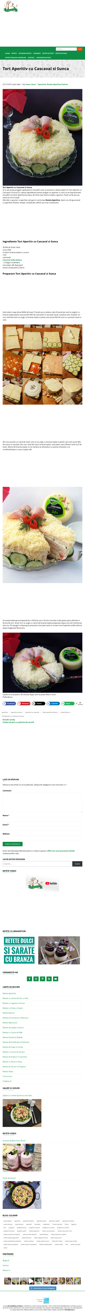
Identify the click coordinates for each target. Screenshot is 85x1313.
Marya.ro (6, 1270)
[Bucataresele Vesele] (11, 6)
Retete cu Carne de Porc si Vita (15, 998)
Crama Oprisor (57, 1224)
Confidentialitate (43, 58)
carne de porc (8, 1224)
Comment (7, 790)
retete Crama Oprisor (30, 1234)
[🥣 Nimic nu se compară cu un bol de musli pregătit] (69, 1281)
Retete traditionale (46, 1244)
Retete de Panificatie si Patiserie (16, 1042)
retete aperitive (34, 1231)
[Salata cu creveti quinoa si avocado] (22, 1113)
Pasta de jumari (9, 1178)
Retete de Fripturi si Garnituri (15, 1057)
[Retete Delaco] (42, 951)
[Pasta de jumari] (22, 1195)
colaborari (46, 1224)
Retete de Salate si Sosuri (13, 1027)
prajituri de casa (9, 1231)
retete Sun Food (57, 1241)
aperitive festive (28, 1221)
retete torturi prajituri (11, 1244)
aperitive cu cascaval (32, 712)
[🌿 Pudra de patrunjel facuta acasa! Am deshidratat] (38, 1281)
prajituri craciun (34, 1228)
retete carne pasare (48, 1231)
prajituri (11, 1228)
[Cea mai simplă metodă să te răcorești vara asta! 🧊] (31, 1281)
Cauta (77, 864)
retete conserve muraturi (12, 1234)
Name (6, 815)
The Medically (69, 1310)
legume (73, 1224)
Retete (14, 53)
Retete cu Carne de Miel (12, 1032)
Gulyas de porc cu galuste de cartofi (18, 722)
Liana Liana (30, 84)
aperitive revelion (68, 1221)
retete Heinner (26, 1238)
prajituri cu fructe (63, 1228)
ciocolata (37, 1224)
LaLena (6, 1265)
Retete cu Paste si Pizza (12, 1062)
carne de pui (19, 1224)
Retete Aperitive (9, 993)
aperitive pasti (41, 1221)
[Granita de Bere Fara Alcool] (22, 1158)
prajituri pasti (21, 1231)
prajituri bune (21, 1228)
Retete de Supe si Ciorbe (13, 1047)
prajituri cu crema (48, 1228)
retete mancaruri (56, 1238)
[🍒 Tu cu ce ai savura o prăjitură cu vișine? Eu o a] (46, 1281)
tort (67, 1244)
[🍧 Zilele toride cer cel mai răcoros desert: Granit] (77, 1281)
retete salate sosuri (42, 1241)
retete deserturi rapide (58, 1234)
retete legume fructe (41, 1238)
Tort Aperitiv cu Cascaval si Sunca (13, 716)
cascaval (29, 1224)
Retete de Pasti (61, 53)
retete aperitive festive (50, 712)
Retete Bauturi (9, 1013)
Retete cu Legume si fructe (14, 1003)
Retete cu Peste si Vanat (13, 1008)
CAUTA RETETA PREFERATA (14, 859)
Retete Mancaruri (10, 1022)
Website (6, 834)
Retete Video (8, 1071)
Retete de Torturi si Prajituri (14, 1066)
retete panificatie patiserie (12, 1241)
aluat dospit (8, 1221)
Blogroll (6, 1260)
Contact (31, 58)
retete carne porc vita (65, 1231)
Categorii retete (24, 53)
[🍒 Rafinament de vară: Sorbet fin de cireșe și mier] (7, 1281)
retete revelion (29, 1241)
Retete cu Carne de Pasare (14, 1052)
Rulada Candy (9, 719)
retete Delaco (65, 712)
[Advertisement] (42, 28)
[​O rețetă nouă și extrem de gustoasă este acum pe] (61, 1281)
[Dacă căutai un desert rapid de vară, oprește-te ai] (54, 1281)
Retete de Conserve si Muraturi (16, 1018)
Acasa (7, 53)
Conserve (37, 53)
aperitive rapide (54, 1221)
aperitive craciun (16, 712)
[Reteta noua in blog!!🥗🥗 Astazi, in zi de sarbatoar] (23, 1281)
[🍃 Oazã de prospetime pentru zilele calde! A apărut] (15, 1281)
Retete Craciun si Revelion (15, 58)
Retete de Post (48, 53)
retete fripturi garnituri (11, 1238)
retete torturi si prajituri (29, 1244)
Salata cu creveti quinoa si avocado (17, 1095)
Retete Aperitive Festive (57, 84)
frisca (67, 1224)
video (5, 1248)
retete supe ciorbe (71, 1241)
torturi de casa (75, 1244)
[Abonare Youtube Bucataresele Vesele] (42, 883)
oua (5, 1228)
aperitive (5, 712)
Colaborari (7, 1081)
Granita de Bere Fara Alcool (14, 1140)
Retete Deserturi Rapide (13, 1037)
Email (6, 824)
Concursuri (7, 1076)
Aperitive (42, 84)
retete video (59, 1244)
